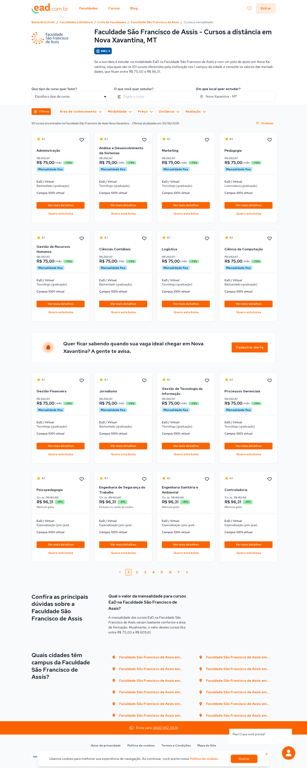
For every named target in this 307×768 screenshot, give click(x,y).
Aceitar (244, 759)
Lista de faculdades (112, 22)
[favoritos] (250, 8)
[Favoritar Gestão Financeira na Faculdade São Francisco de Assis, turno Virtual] (82, 381)
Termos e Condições (176, 745)
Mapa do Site (206, 745)
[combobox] (153, 97)
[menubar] (108, 8)
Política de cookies (141, 745)
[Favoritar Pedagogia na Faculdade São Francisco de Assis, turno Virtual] (270, 140)
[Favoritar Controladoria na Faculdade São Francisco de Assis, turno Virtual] (270, 479)
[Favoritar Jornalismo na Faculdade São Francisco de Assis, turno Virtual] (144, 381)
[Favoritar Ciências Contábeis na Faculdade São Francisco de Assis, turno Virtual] (144, 238)
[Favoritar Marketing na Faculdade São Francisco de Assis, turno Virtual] (207, 140)
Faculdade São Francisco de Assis (155, 22)
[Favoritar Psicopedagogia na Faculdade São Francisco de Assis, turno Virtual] (82, 479)
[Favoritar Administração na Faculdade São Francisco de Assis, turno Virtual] (82, 140)
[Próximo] (187, 572)
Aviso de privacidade (106, 745)
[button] (288, 753)
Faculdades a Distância (76, 22)
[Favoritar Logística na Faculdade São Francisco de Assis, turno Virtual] (207, 238)
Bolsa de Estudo (43, 22)
